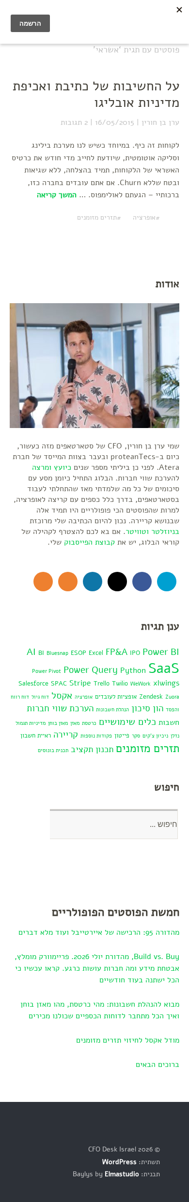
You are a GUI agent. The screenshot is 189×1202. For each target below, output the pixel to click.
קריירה (65, 734)
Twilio (120, 683)
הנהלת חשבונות (112, 709)
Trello (102, 683)
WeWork (140, 683)
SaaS (163, 668)
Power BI (160, 652)
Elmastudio (122, 1174)
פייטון (121, 735)
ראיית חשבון (35, 735)
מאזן (74, 723)
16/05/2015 (114, 122)
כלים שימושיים (127, 721)
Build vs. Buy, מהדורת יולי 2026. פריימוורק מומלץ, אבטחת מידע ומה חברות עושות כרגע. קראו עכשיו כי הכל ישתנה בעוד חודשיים (97, 968)
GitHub (117, 581)
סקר (136, 735)
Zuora (172, 697)
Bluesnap (57, 653)
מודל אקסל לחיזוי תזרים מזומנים (127, 1040)
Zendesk (151, 696)
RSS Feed (68, 581)
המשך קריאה (57, 194)
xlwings (166, 683)
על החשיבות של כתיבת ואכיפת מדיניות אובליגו (96, 94)
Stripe (80, 683)
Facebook (142, 581)
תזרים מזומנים (97, 217)
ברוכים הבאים (157, 1064)
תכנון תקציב (92, 749)
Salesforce (33, 683)
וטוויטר (137, 531)
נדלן (175, 735)
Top (169, 1174)
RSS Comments (43, 581)
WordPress (119, 1162)
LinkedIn (92, 581)
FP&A (116, 652)
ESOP (78, 652)
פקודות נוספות (96, 735)
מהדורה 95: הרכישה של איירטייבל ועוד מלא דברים (98, 932)
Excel (96, 652)
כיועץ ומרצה (51, 467)
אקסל (61, 695)
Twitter (166, 581)
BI (41, 652)
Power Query (90, 670)
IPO (135, 652)
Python (133, 670)
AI (31, 652)
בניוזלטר (165, 531)
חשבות (168, 722)
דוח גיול (40, 697)
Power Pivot (46, 671)
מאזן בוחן (58, 723)
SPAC (59, 683)
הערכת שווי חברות (60, 708)
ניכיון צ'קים (155, 735)
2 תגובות (74, 122)
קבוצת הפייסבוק (89, 542)
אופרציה (144, 217)
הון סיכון (147, 708)
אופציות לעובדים (116, 696)
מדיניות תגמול (31, 723)
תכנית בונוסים (53, 750)
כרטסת (89, 723)
